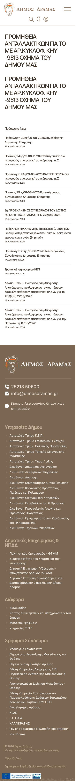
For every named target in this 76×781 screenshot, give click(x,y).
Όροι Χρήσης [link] (13, 758)
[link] (29, 9)
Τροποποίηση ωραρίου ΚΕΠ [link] (22, 269)
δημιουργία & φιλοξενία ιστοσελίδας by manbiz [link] (36, 766)
